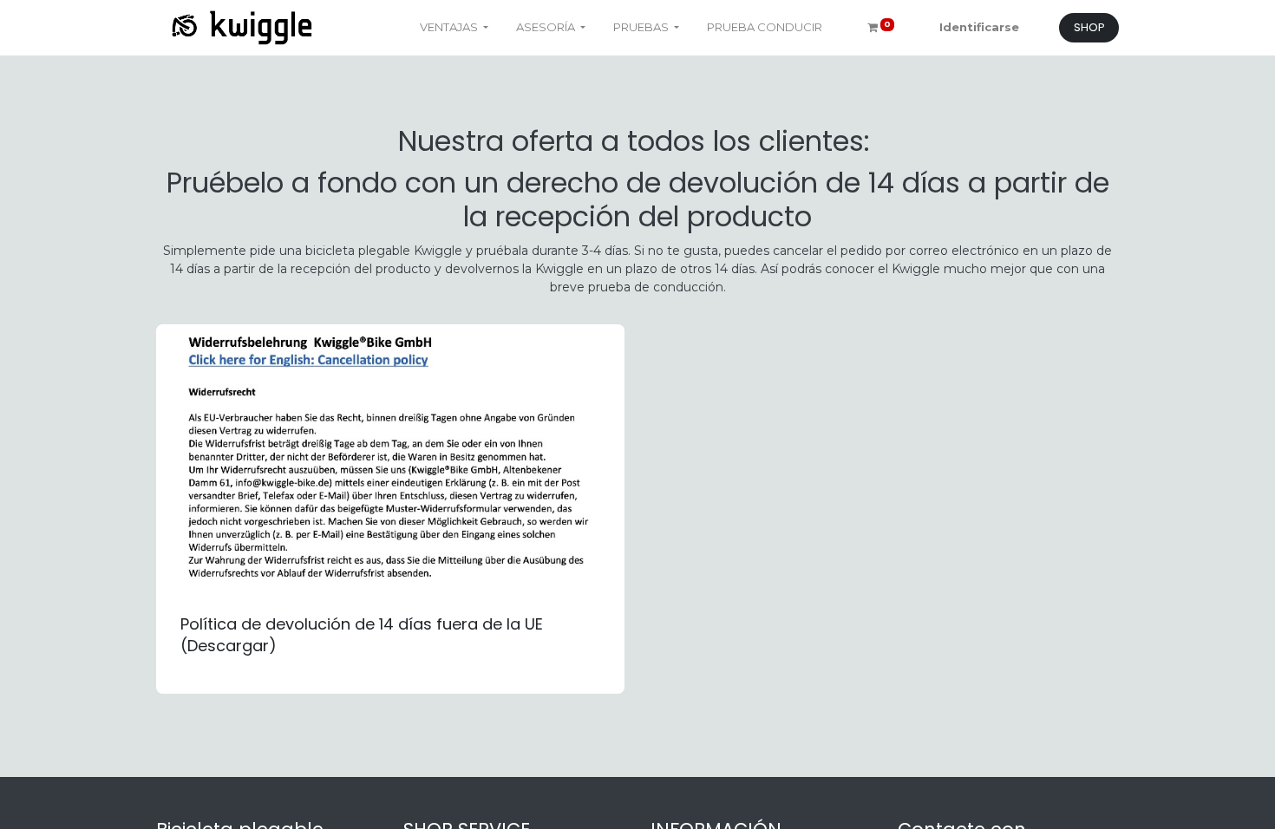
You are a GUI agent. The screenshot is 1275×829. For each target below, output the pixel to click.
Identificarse (979, 27)
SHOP (1089, 27)
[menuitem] (764, 27)
